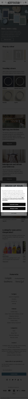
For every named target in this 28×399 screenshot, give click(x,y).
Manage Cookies (14, 208)
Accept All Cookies (14, 204)
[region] (14, 199)
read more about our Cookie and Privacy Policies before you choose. (13, 199)
